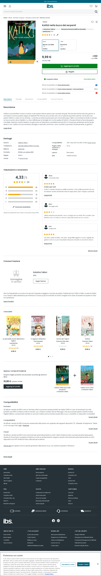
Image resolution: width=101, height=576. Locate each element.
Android (26, 426)
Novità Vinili (71, 481)
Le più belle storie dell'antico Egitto (13, 340)
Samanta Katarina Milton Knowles (73, 29)
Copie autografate (41, 478)
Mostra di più (92, 251)
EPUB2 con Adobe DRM (25, 152)
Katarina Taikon (49, 29)
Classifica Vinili (72, 483)
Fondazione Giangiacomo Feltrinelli (85, 540)
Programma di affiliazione (59, 537)
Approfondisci (9, 301)
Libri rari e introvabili (42, 475)
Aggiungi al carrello (71, 66)
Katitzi (87, 339)
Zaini (69, 501)
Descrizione (8, 99)
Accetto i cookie (83, 564)
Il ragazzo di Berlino (38, 339)
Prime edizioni (40, 472)
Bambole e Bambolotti (42, 501)
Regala (71, 72)
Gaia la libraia (8, 543)
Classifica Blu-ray (9, 498)
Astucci (70, 503)
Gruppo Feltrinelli (80, 534)
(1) (36, 194)
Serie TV (6, 501)
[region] (50, 564)
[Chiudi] (98, 564)
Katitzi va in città (87, 388)
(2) (36, 187)
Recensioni (29, 99)
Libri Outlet (7, 478)
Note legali (8, 457)
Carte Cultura (31, 537)
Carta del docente (32, 534)
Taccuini (70, 492)
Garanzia (30, 543)
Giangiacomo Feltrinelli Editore (84, 537)
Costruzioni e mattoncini (43, 492)
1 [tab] (48, 356)
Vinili (69, 478)
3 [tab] (52, 356)
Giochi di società (41, 498)
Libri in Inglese (8, 481)
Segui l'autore (41, 281)
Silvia (50, 176)
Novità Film (7, 492)
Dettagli (18, 99)
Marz (50, 204)
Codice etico (55, 545)
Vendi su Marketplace (57, 540)
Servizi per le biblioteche (58, 534)
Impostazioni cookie (68, 564)
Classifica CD (72, 475)
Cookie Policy (49, 574)
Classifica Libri (8, 475)
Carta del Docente (63, 85)
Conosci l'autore (57, 99)
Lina (50, 226)
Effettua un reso (32, 540)
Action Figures (40, 503)
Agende (70, 495)
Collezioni (39, 481)
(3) (28, 182)
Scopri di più (24, 158)
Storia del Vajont (63, 339)
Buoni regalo (7, 537)
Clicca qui (7, 446)
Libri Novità (7, 472)
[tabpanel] (13, 334)
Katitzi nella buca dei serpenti (62, 389)
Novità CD (71, 472)
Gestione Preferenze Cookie (35, 545)
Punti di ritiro (7, 534)
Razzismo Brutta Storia (81, 545)
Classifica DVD (8, 495)
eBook (5, 483)
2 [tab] (50, 356)
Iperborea (46, 31)
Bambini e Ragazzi (9, 503)
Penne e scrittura (73, 498)
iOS (20, 426)
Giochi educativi (41, 495)
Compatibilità (42, 99)
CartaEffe (6, 540)
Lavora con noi (55, 543)
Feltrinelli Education (80, 543)
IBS (49, 60)
